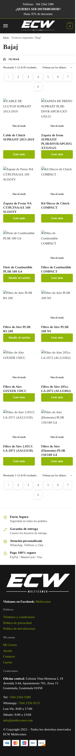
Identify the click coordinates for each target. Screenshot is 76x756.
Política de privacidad (17, 623)
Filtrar (14, 59)
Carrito (7, 662)
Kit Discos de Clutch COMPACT (55, 205)
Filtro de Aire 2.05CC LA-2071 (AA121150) (18, 448)
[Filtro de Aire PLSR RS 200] (19, 306)
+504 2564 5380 (20, 697)
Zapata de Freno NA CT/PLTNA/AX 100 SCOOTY (17, 207)
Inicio (6, 37)
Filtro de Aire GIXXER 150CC (15, 389)
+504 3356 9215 (29, 703)
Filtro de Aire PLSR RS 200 (17, 329)
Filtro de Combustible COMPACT (56, 269)
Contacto (9, 656)
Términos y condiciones (19, 617)
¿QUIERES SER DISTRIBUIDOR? (38, 9)
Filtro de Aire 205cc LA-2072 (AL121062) (56, 389)
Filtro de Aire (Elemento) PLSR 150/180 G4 (53, 450)
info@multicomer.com (18, 720)
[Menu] (9, 26)
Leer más (19, 154)
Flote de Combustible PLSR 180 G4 (17, 269)
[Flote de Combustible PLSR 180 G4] (19, 246)
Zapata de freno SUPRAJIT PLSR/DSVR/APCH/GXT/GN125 (56, 142)
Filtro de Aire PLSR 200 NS (55, 329)
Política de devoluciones (19, 628)
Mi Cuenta (10, 645)
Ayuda (7, 650)
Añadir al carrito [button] (19, 277)
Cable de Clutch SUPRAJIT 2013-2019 (18, 137)
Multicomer (43, 601)
